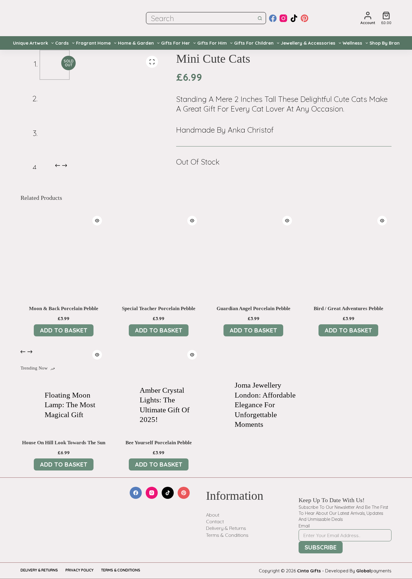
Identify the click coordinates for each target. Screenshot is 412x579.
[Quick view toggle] (97, 220)
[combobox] (200, 18)
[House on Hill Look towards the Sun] (63, 388)
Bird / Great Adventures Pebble (348, 308)
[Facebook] (273, 18)
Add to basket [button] (63, 330)
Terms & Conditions (227, 535)
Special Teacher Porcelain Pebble (158, 308)
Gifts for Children (254, 43)
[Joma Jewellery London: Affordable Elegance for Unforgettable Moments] (220, 405)
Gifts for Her (175, 43)
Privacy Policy (79, 570)
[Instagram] (283, 18)
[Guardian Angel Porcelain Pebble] (253, 254)
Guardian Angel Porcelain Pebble (253, 308)
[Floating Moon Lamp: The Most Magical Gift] (30, 405)
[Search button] (260, 18)
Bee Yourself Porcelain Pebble (158, 442)
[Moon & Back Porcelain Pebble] (63, 254)
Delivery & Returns (226, 528)
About (212, 515)
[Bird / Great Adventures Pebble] (348, 254)
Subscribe (321, 547)
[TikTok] (294, 18)
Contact (215, 521)
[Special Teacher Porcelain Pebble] (158, 254)
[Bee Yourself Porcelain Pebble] (158, 388)
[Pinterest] (304, 18)
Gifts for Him (212, 43)
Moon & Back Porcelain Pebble (63, 308)
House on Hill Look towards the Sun (63, 442)
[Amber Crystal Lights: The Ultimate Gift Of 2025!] (125, 405)
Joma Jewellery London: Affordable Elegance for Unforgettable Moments (265, 404)
